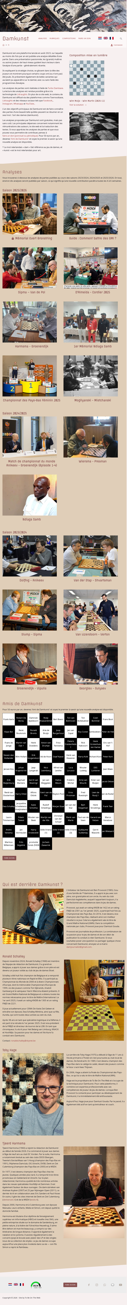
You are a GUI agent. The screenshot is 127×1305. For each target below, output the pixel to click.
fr (9, 45)
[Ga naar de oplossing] (94, 76)
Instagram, (7, 103)
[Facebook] (89, 1285)
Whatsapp (18, 103)
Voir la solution (76, 104)
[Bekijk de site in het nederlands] (100, 38)
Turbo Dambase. (56, 88)
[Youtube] (121, 1285)
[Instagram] (97, 1285)
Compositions (69, 38)
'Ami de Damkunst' (20, 138)
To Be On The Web (32, 1298)
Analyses (42, 38)
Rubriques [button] (54, 38)
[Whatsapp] (105, 1285)
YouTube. (30, 103)
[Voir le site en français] (112, 38)
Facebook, (48, 100)
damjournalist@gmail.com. (79, 946)
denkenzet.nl (9, 1199)
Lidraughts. (22, 94)
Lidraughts (7, 100)
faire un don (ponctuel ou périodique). (20, 135)
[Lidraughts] (113, 1285)
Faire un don (84, 38)
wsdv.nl (34, 1199)
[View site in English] (106, 38)
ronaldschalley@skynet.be (23, 1040)
